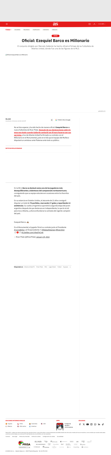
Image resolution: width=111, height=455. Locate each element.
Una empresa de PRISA (24, 443)
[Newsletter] (90, 24)
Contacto (8, 436)
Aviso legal (14, 436)
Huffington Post (40, 444)
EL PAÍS (38, 441)
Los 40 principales (46, 441)
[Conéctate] (94, 24)
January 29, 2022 (43, 237)
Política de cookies (36, 436)
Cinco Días (56, 444)
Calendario (46, 29)
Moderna (46, 447)
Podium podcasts (54, 447)
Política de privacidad (24, 436)
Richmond (36, 447)
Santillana (54, 441)
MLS (46, 267)
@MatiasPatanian (48, 229)
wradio (49, 444)
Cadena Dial (62, 444)
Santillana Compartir (64, 441)
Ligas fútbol (52, 267)
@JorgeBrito (19, 229)
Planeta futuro (76, 444)
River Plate (39, 267)
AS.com (77, 441)
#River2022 (60, 229)
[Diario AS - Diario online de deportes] (55, 24)
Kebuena (83, 444)
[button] (51, 120)
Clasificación (36, 29)
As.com (8, 119)
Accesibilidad (60, 436)
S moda (68, 447)
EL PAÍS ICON (61, 447)
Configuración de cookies (49, 436)
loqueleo (76, 447)
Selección (54, 29)
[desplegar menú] (7, 24)
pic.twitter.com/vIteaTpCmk (32, 232)
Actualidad (17, 29)
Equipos (65, 267)
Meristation (85, 447)
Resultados (26, 29)
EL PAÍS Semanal (68, 444)
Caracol (89, 441)
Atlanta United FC (29, 267)
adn (83, 441)
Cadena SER (71, 441)
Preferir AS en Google (64, 120)
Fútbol (8, 30)
